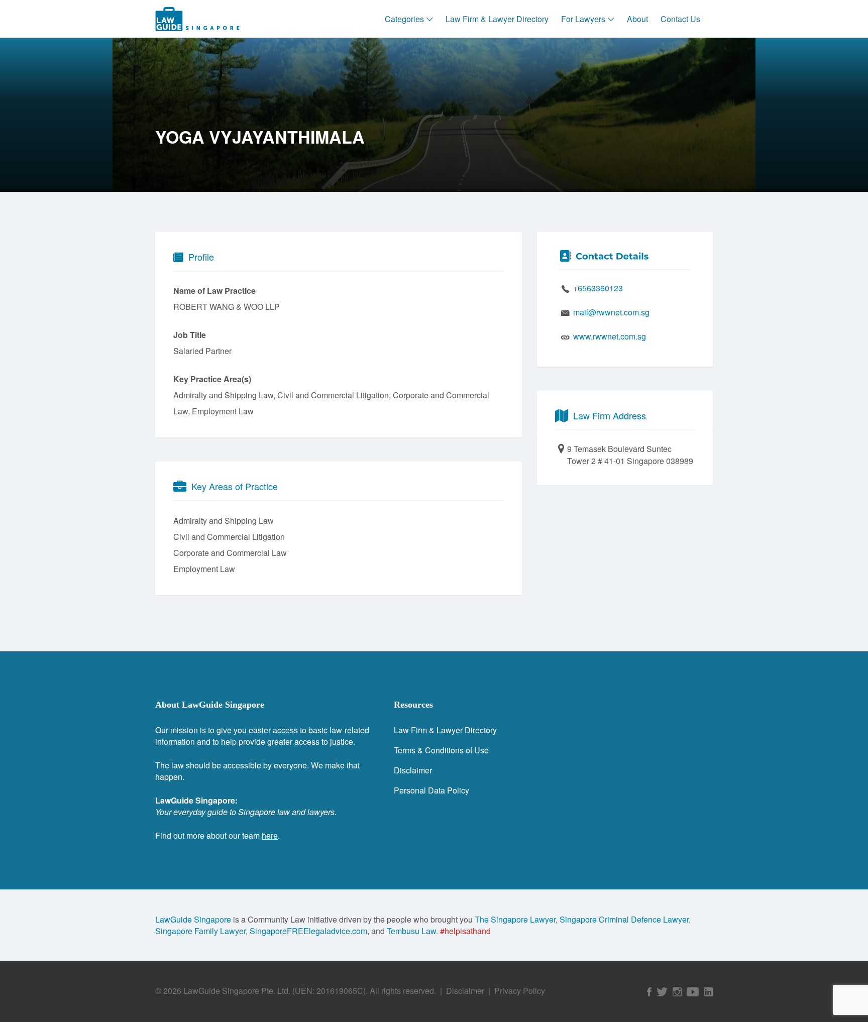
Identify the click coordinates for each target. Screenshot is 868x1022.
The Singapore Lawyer (515, 919)
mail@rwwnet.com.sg (611, 312)
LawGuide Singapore (193, 919)
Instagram (677, 992)
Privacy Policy (519, 990)
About (637, 19)
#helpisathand (465, 931)
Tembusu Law (411, 931)
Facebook (649, 992)
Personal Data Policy (431, 790)
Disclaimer (413, 770)
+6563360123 (598, 288)
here (270, 835)
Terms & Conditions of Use (441, 750)
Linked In (708, 992)
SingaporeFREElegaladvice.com (308, 931)
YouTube (693, 992)
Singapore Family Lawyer (200, 931)
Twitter (662, 992)
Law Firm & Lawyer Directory (497, 19)
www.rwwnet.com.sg (609, 336)
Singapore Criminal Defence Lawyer (624, 919)
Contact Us (680, 19)
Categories (404, 19)
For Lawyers (583, 19)
